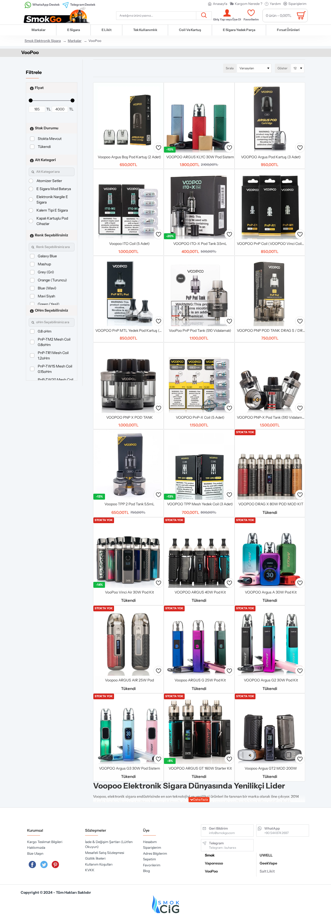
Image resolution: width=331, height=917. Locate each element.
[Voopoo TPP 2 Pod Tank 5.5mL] (128, 465)
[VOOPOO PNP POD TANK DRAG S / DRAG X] (270, 291)
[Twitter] (44, 864)
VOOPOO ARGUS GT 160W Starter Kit (200, 768)
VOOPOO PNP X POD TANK (129, 417)
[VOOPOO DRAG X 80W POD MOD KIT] (270, 465)
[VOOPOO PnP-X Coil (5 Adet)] (199, 378)
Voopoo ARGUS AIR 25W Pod (129, 680)
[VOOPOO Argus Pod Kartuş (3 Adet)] (270, 117)
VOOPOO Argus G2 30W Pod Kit (271, 680)
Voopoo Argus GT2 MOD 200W (271, 768)
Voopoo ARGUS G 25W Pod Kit (200, 680)
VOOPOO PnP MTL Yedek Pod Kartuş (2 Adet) (129, 330)
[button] (158, 148)
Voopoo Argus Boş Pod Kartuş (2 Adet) (129, 157)
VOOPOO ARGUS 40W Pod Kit (200, 592)
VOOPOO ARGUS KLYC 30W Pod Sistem (200, 157)
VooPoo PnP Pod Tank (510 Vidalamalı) (200, 330)
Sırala (230, 68)
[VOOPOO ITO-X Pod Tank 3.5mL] (199, 204)
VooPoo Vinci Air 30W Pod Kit (129, 592)
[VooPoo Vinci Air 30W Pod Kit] (128, 552)
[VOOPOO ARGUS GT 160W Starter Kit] (199, 729)
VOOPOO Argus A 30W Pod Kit (271, 592)
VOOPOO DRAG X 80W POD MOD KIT (270, 504)
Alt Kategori (45, 159)
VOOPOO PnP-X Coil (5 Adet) (200, 417)
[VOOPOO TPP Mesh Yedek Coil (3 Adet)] (199, 465)
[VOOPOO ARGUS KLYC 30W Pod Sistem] (199, 117)
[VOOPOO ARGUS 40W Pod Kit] (199, 552)
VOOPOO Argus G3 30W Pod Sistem (129, 768)
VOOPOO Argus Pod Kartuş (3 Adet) (271, 157)
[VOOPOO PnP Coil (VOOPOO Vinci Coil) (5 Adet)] (270, 204)
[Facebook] (32, 864)
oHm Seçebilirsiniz (51, 310)
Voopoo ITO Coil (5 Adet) (129, 243)
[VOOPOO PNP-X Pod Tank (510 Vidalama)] (270, 378)
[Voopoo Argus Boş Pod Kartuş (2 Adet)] (128, 117)
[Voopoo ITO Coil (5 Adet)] (128, 204)
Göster (282, 68)
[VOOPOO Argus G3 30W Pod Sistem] (128, 729)
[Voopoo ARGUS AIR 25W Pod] (128, 641)
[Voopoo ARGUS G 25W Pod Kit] (199, 641)
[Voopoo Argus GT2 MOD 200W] (270, 729)
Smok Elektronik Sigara (43, 41)
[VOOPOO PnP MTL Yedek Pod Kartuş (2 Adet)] (128, 291)
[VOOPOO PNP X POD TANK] (128, 378)
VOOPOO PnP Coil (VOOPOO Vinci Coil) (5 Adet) (271, 243)
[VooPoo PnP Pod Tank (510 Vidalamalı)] (199, 291)
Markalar (74, 41)
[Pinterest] (55, 864)
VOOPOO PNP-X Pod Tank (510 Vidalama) (271, 417)
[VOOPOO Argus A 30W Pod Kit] (270, 552)
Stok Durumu (46, 127)
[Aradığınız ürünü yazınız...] (204, 16)
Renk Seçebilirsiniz (51, 234)
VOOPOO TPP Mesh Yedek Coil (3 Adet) (200, 504)
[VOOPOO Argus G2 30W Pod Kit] (270, 641)
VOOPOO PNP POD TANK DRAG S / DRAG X (271, 330)
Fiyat (39, 87)
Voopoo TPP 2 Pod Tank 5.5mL (129, 504)
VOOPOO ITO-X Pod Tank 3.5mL (200, 243)
